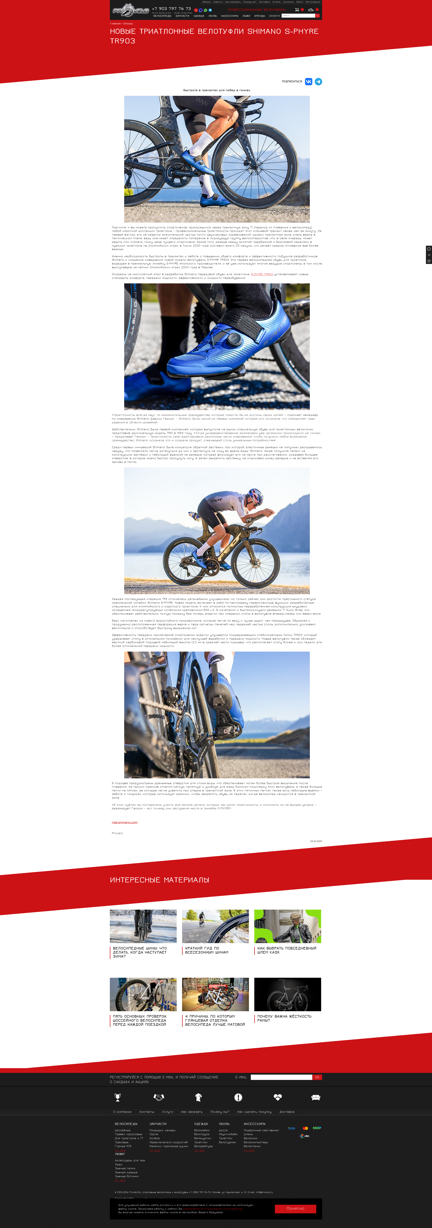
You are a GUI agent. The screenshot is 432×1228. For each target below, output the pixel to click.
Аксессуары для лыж (130, 1160)
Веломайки (202, 1130)
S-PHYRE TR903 (262, 274)
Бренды (259, 16)
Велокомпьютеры (256, 1142)
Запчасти (182, 16)
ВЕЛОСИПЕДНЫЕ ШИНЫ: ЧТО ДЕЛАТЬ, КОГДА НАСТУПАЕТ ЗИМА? (140, 953)
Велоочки (250, 1138)
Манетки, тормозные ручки (169, 1146)
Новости (218, 2)
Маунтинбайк (228, 1134)
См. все (120, 1150)
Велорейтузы (203, 1146)
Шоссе (223, 1130)
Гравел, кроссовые (128, 1134)
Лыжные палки (125, 1168)
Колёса (155, 1138)
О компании (122, 1112)
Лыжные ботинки (127, 1176)
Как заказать (233, 2)
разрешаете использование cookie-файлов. (213, 1209)
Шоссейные (122, 1130)
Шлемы (248, 1134)
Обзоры (206, 2)
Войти (299, 2)
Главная (115, 23)
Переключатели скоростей (169, 1142)
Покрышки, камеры (162, 1130)
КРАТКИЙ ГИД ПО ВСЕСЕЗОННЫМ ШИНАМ (206, 951)
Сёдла (154, 1134)
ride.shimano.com (125, 822)
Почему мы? (249, 2)
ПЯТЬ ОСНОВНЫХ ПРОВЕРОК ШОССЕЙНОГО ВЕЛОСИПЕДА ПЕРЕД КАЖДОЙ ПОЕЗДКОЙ (140, 1021)
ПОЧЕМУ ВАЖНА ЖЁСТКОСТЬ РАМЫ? (284, 1019)
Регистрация (313, 2)
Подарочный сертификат (261, 1130)
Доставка (264, 2)
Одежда (199, 16)
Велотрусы (201, 1134)
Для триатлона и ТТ (129, 1138)
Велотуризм (227, 1142)
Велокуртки (202, 1138)
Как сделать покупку (254, 1112)
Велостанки (252, 1146)
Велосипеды (162, 16)
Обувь (213, 16)
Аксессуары (229, 16)
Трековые (121, 1142)
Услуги (274, 16)
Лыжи (246, 16)
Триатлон (200, 1142)
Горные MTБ (123, 1146)
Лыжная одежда (126, 1172)
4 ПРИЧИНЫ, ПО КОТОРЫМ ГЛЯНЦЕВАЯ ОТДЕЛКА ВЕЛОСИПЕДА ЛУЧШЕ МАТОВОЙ (215, 1021)
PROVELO (131, 10)
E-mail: (241, 1077)
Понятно (295, 1209)
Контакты (288, 2)
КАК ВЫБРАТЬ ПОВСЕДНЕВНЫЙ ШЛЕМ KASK (286, 951)
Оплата (276, 2)
